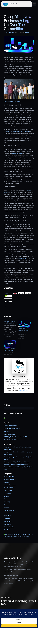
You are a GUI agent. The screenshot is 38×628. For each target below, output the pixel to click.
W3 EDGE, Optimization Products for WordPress (18, 437)
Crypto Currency (8, 487)
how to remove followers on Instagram (17, 131)
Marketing (7, 501)
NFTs (5, 504)
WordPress (7, 530)
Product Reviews (9, 510)
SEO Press (7, 431)
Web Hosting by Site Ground (12, 439)
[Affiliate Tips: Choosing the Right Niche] (24, 324)
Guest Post (7, 499)
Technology (7, 518)
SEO (5, 513)
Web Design (7, 521)
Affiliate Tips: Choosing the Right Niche (23, 330)
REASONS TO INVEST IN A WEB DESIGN (9, 349)
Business (26, 32)
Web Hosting (7, 524)
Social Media (7, 515)
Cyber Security (8, 490)
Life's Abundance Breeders (12, 428)
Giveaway (7, 496)
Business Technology (10, 485)
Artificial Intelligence (9, 479)
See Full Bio (23, 390)
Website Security (9, 527)
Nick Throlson (10, 32)
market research (17, 153)
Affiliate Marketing (9, 476)
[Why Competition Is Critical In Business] (11, 328)
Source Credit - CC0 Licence (12, 101)
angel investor (21, 258)
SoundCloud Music (9, 434)
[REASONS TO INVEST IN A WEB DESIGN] (10, 344)
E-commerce (7, 493)
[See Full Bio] (29, 390)
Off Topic (6, 507)
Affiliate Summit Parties (10, 425)
